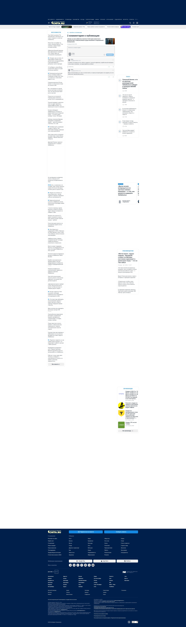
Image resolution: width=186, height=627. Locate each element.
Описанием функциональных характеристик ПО (104, 607)
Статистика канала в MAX (54, 555)
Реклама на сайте (52, 538)
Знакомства (76, 19)
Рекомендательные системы (100, 615)
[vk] (74, 565)
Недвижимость (60, 19)
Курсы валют (109, 19)
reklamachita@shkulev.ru (119, 600)
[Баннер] (66, 27)
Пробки (137, 19)
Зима (89, 538)
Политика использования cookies (101, 613)
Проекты (131, 19)
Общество (107, 538)
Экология (123, 548)
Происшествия (108, 548)
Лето (89, 545)
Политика (107, 545)
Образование (91, 555)
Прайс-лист (51, 541)
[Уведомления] (133, 23)
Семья (122, 538)
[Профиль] (137, 23)
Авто (70, 538)
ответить (71, 66)
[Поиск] (130, 23)
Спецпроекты (124, 552)
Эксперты (125, 19)
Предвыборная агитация (54, 552)
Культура (90, 543)
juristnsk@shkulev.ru (81, 610)
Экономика (124, 550)
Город (70, 545)
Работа (106, 550)
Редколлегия (118, 19)
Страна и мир (124, 545)
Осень (106, 543)
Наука (89, 550)
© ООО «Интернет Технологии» (54, 622)
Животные (71, 552)
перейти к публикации (76, 32)
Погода (82, 19)
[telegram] (70, 565)
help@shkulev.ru (57, 611)
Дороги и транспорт (74, 548)
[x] (89, 565)
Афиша (97, 19)
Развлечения (107, 552)
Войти (73, 54)
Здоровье (71, 555)
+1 (108, 66)
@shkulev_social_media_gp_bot (108, 601)
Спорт (122, 541)
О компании (51, 543)
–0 (113, 66)
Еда (70, 550)
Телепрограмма (90, 19)
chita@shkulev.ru (64, 609)
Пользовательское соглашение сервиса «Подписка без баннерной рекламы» (110, 617)
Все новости (51, 19)
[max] (85, 565)
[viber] (81, 565)
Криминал (90, 541)
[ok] (77, 565)
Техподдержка (51, 550)
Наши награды (52, 545)
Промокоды (68, 19)
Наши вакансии (52, 548)
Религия (106, 555)
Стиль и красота (125, 543)
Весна (70, 543)
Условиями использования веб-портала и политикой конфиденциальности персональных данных (114, 608)
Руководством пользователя (100, 606)
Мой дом (90, 548)
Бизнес (71, 541)
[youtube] (93, 565)
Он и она (106, 541)
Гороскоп (102, 19)
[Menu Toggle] (49, 23)
